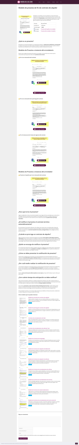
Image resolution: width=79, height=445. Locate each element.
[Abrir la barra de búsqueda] (61, 2)
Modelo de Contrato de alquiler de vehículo (38, 359)
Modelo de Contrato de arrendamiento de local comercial (42, 400)
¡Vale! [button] (76, 443)
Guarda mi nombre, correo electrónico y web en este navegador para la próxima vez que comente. (37, 435)
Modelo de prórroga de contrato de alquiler (38, 307)
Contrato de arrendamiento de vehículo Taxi (39, 328)
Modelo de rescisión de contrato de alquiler (38, 297)
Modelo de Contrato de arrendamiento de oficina (40, 369)
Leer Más (30, 313)
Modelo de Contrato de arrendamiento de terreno (40, 379)
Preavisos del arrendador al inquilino (48, 31)
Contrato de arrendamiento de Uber (37, 318)
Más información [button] (25, 443)
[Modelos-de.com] (25, 2)
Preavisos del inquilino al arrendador (48, 29)
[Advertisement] (39, 11)
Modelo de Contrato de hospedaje (36, 338)
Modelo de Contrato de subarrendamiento (38, 390)
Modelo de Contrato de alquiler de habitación (39, 348)
